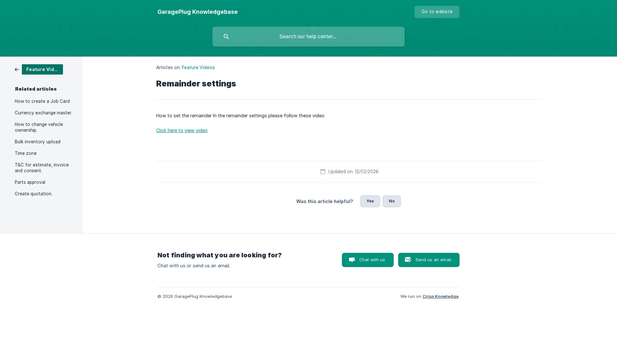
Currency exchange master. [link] (43, 112)
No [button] (392, 200)
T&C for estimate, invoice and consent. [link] (42, 167)
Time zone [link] (26, 153)
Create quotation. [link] (33, 193)
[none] (197, 12)
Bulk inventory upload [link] (37, 141)
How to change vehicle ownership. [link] (39, 127)
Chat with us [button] (372, 259)
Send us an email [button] (433, 259)
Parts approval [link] (30, 182)
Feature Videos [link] (198, 67)
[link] (39, 69)
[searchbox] (308, 37)
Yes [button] (370, 200)
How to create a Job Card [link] (42, 101)
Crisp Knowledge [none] (441, 296)
